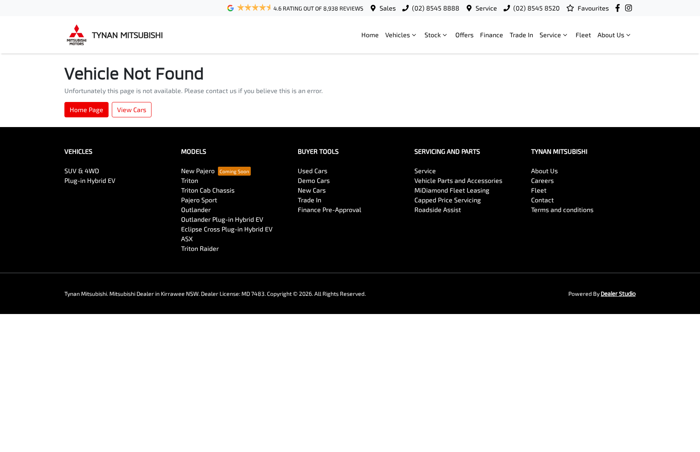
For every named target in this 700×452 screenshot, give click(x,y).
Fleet (583, 34)
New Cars (312, 190)
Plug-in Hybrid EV (89, 180)
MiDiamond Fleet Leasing (451, 190)
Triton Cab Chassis (208, 190)
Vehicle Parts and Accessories (458, 180)
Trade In (521, 34)
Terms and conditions (562, 209)
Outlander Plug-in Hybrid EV (222, 219)
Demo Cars (314, 180)
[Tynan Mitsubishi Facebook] (619, 8)
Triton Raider (200, 248)
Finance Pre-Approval (329, 209)
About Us (611, 34)
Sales (388, 8)
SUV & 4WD (81, 170)
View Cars (131, 109)
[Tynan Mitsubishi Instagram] (630, 8)
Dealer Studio (618, 293)
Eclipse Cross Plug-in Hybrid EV (227, 229)
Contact (542, 200)
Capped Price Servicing (447, 200)
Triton (189, 180)
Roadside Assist (437, 209)
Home (370, 34)
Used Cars (312, 170)
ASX (187, 238)
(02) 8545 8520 (536, 8)
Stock (433, 34)
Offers (464, 34)
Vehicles (397, 34)
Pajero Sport (199, 200)
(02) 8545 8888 (435, 8)
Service (486, 8)
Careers (542, 180)
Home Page (86, 109)
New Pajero (198, 170)
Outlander (196, 209)
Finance (491, 34)
